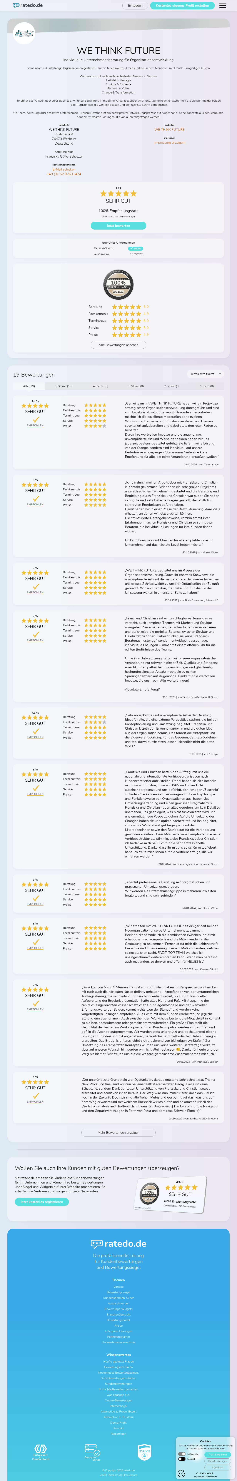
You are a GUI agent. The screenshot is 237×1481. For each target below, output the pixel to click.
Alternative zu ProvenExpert (118, 1412)
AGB (103, 1475)
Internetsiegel (118, 1406)
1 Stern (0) (207, 386)
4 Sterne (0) (100, 386)
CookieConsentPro (205, 1473)
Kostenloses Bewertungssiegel (118, 1373)
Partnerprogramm (118, 1337)
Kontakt (118, 1428)
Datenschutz (211, 1476)
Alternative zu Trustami (119, 1417)
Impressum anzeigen (169, 142)
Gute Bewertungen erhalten (118, 1378)
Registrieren (118, 1434)
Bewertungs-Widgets (118, 1309)
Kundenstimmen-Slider (118, 1298)
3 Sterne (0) (136, 386)
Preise (119, 1326)
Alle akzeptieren (217, 1454)
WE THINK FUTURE (169, 129)
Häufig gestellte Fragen (118, 1362)
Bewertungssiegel (118, 1292)
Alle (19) (29, 386)
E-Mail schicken (64, 169)
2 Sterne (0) (172, 386)
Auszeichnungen (118, 1303)
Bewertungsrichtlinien (118, 1367)
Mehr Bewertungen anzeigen (118, 1132)
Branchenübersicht (118, 1315)
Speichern (217, 1467)
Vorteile (118, 1287)
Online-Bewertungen (118, 1400)
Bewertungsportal (118, 1320)
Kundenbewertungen (118, 1384)
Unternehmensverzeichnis (118, 1342)
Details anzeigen (217, 1461)
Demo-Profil (118, 1423)
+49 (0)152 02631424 (64, 174)
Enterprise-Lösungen (118, 1331)
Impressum (199, 1476)
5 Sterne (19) (64, 386)
